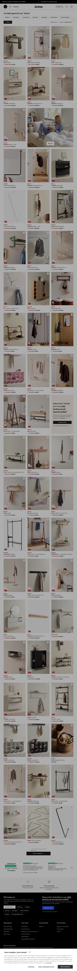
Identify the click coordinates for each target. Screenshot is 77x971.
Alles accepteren (65, 966)
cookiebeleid (48, 963)
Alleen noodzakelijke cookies (46, 966)
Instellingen (31, 966)
